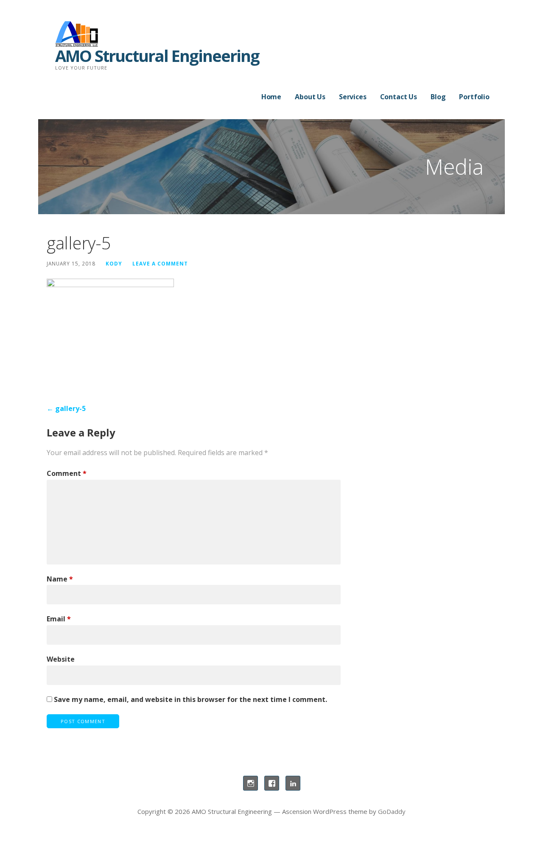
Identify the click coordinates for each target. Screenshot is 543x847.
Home (271, 96)
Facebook (271, 783)
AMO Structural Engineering (157, 56)
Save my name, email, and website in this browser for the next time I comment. (190, 699)
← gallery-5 (66, 408)
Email (59, 618)
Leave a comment (160, 263)
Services (353, 96)
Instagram (250, 783)
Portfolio (474, 96)
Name (60, 579)
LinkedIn (292, 783)
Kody (114, 263)
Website (61, 659)
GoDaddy (392, 811)
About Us (310, 96)
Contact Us (398, 96)
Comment (67, 473)
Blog (438, 96)
